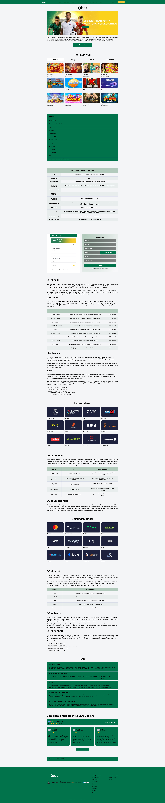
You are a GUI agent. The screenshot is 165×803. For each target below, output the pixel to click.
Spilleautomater (109, 59)
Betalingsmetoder (53, 143)
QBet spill (51, 130)
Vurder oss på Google (110, 722)
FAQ (50, 155)
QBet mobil (52, 146)
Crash (90, 59)
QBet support (52, 152)
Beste (54, 59)
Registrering (52, 127)
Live (72, 59)
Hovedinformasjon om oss (55, 123)
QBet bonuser (52, 136)
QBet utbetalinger (53, 139)
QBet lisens (52, 149)
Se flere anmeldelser (82, 749)
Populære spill (52, 120)
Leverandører (52, 133)
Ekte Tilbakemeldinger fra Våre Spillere (59, 159)
